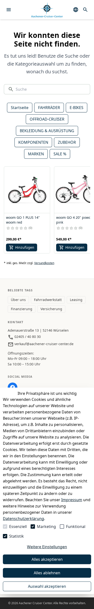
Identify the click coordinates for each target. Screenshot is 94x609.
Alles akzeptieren (47, 559)
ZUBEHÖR (67, 142)
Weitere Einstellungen (47, 546)
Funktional (75, 526)
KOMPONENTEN (33, 142)
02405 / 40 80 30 (27, 336)
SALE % (60, 154)
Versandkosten (44, 263)
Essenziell (18, 526)
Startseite (19, 107)
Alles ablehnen (47, 572)
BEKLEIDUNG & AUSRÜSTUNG (47, 130)
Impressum (71, 499)
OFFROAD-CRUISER (47, 119)
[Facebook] (12, 387)
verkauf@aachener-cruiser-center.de (43, 344)
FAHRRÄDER (49, 107)
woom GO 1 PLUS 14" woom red (23, 220)
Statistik (16, 536)
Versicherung (51, 309)
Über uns (18, 299)
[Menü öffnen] (8, 9)
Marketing (46, 526)
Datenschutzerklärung (23, 518)
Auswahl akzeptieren (47, 586)
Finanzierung (21, 309)
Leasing (76, 299)
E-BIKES (76, 107)
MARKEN (36, 154)
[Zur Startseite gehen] (47, 10)
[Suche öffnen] (85, 9)
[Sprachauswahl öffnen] (76, 9)
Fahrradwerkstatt (48, 299)
